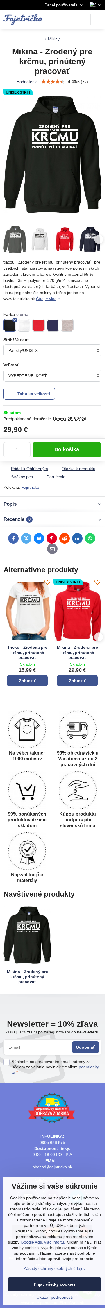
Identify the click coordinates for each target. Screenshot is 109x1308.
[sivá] (67, 325)
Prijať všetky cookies (55, 1284)
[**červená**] (38, 325)
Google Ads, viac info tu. (43, 1242)
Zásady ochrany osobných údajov (54, 1268)
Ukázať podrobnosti (55, 1297)
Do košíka (66, 449)
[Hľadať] (69, 19)
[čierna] (9, 325)
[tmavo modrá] (53, 325)
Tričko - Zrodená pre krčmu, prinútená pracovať (27, 652)
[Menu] (98, 19)
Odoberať (85, 1047)
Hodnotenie (27, 81)
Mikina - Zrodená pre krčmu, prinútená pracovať (77, 652)
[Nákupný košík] (83, 19)
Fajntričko (30, 487)
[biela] (24, 325)
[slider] (53, 81)
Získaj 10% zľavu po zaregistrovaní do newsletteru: (52, 1032)
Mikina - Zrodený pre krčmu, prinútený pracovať (27, 976)
